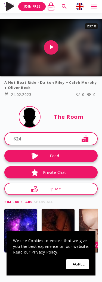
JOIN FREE (32, 6)
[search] (64, 6)
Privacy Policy (44, 252)
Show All (43, 201)
